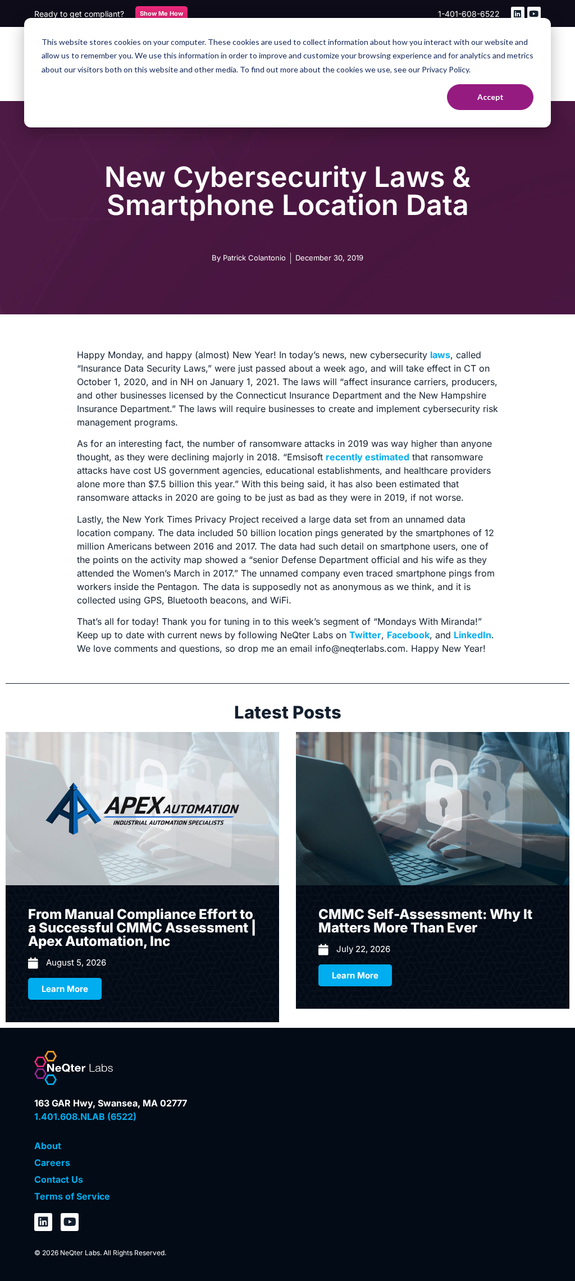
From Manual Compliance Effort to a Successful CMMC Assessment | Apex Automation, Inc (142, 927)
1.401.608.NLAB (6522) (85, 1116)
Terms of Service (72, 1196)
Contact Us (58, 1179)
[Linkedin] (517, 13)
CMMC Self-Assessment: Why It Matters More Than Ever (425, 921)
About (47, 1145)
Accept (490, 97)
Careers (52, 1162)
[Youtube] (534, 13)
